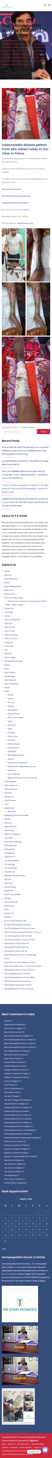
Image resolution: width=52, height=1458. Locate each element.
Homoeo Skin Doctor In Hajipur (16, 1107)
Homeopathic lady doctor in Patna (18, 985)
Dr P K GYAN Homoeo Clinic (15, 921)
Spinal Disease (10, 887)
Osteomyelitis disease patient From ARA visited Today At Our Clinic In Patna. (25, 149)
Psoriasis (11, 740)
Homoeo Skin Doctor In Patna (16, 1115)
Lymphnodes (9, 808)
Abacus (7, 571)
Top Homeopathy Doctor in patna (15, 1451)
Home (6, 691)
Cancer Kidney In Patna (13, 1062)
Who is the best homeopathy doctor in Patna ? (22, 932)
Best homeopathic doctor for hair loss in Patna (23, 966)
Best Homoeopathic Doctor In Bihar (18, 1039)
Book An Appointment (13, 586)
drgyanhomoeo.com (25, 223)
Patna (6, 958)
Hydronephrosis (10, 785)
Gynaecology (9, 676)
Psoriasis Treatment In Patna (16, 1145)
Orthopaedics (9, 849)
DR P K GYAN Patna (12, 1088)
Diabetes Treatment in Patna (15, 1077)
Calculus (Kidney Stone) (13, 598)
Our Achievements (11, 860)
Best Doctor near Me (12, 1032)
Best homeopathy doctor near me (17, 981)
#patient (27, 196)
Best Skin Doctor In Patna (14, 1055)
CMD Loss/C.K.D (11, 638)
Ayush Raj (11, 811)
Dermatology (9, 657)
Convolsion (8, 646)
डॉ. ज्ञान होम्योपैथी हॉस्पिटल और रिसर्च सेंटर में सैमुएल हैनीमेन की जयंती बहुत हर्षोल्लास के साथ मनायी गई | (25, 463)
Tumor (10, 721)
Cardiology (8, 612)
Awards (7, 1021)
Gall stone (12, 725)
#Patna (20, 203)
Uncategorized (10, 1175)
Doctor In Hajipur (11, 1081)
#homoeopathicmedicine (11, 189)
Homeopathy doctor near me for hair (18, 988)
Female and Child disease (17, 763)
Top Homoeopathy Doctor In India (18, 936)
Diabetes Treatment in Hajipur (16, 1073)
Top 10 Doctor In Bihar (13, 1164)
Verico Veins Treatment (13, 1179)
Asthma (11, 759)
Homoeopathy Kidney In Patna (16, 1134)
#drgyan (5, 203)
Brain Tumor (9, 590)
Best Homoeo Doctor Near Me (16, 943)
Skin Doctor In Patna (12, 1160)
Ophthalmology (10, 845)
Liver (6, 804)
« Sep (4, 1249)
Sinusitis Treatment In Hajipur (16, 1149)
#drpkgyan (13, 203)
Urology (7, 898)
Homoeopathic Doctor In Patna (17, 1119)
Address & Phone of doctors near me (22, 778)
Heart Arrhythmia (11, 684)
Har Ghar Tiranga (11, 1096)
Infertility (8, 793)
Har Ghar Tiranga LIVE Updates (17, 1100)
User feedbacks (14, 774)
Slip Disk (7, 879)
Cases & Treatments (12, 620)
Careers (7, 616)
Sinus (10, 729)
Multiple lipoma (14, 744)
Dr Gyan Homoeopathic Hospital (17, 924)
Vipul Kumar (9, 906)
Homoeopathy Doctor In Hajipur (17, 1126)
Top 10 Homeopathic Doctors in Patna (19, 928)
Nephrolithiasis (10, 826)
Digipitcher (33, 1440)
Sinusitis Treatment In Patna (15, 1153)
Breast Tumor (9, 594)
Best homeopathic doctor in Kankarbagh (20, 955)
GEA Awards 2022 (11, 1092)
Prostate (11, 732)
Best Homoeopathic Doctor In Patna (19, 1047)
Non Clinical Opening (12, 841)
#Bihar (26, 203)
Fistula (10, 695)
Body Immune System (12, 1058)
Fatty (6, 669)
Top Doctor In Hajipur (13, 1168)
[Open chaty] (45, 1451)
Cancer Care (9, 608)
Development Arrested (13, 661)
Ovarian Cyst (9, 872)
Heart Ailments (10, 680)
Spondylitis (12, 751)
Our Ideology (9, 864)
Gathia (10, 698)
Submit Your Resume (12, 894)
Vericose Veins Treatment (14, 1183)
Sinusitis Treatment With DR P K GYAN (20, 1156)
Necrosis (7, 823)
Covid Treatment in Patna (14, 1066)
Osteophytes (9, 853)
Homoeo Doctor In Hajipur (15, 1104)
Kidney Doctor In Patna (13, 1141)
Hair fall (11, 702)
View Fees (12, 770)
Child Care (8, 623)
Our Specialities (10, 868)
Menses (7, 819)
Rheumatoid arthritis (16, 755)
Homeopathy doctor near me (15, 951)
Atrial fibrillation (11, 579)
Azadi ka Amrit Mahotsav (14, 1024)
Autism (7, 582)
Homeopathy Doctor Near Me (16, 947)
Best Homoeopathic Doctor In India (18, 1043)
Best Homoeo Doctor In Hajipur (17, 1036)
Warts (6, 909)
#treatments (7, 196)
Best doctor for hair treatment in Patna (20, 962)
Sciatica (11, 706)
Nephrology (9, 830)
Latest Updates (10, 800)
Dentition (8, 653)
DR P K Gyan (9, 1085)
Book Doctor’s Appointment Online (22, 766)
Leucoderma (12, 710)
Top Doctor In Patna (12, 1171)
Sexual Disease (14, 714)
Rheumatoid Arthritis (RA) (14, 875)
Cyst (6, 650)
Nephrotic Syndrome (12, 834)
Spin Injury (8, 883)
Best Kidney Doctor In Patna (15, 1051)
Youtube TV (9, 913)
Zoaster (7, 917)
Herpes (7, 687)
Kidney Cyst (9, 796)
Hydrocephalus (10, 781)
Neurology (8, 838)
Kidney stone (13, 736)
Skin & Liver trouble (15, 717)
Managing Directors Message (16, 815)
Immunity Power (10, 789)
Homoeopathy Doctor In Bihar (16, 1122)
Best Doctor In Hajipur (13, 1028)
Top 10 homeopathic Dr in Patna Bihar (19, 977)
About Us (8, 575)
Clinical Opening (10, 635)
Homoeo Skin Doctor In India (15, 1111)
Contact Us (8, 642)
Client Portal (9, 627)
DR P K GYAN (28, 427)
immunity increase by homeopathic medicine (21, 1137)
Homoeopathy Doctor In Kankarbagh (19, 1130)
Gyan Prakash (9, 672)
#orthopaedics (18, 196)
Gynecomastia (13, 747)
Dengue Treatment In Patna (15, 1070)
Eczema (7, 665)
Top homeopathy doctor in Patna (17, 973)
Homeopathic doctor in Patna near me (19, 970)
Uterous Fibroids (11, 902)
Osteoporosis (9, 857)
